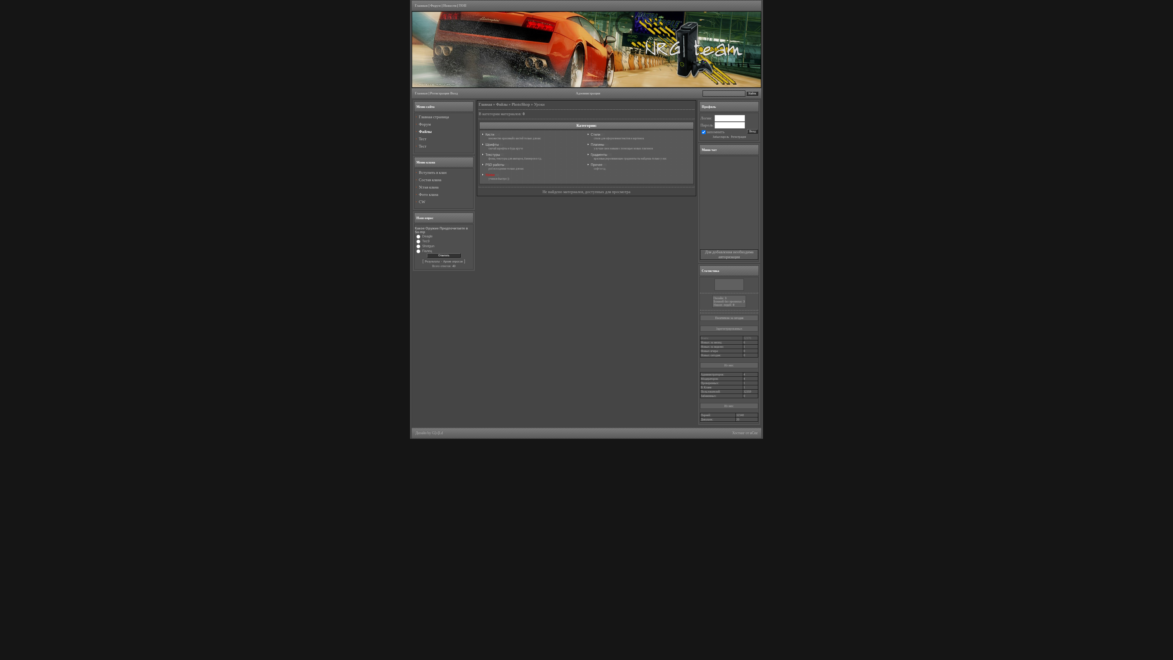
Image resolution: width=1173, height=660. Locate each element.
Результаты (432, 261)
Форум (435, 5)
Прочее (596, 165)
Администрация (588, 93)
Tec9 (425, 241)
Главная (421, 5)
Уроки (490, 175)
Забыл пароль (721, 136)
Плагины (597, 144)
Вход (454, 93)
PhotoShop (521, 104)
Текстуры (492, 154)
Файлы (502, 104)
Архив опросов (453, 261)
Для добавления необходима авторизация (729, 254)
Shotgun (428, 246)
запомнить (716, 132)
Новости (449, 5)
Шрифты (492, 144)
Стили (595, 134)
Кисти (489, 134)
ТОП (462, 5)
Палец (427, 251)
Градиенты (599, 154)
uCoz (754, 433)
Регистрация (439, 93)
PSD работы (494, 165)
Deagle (427, 236)
